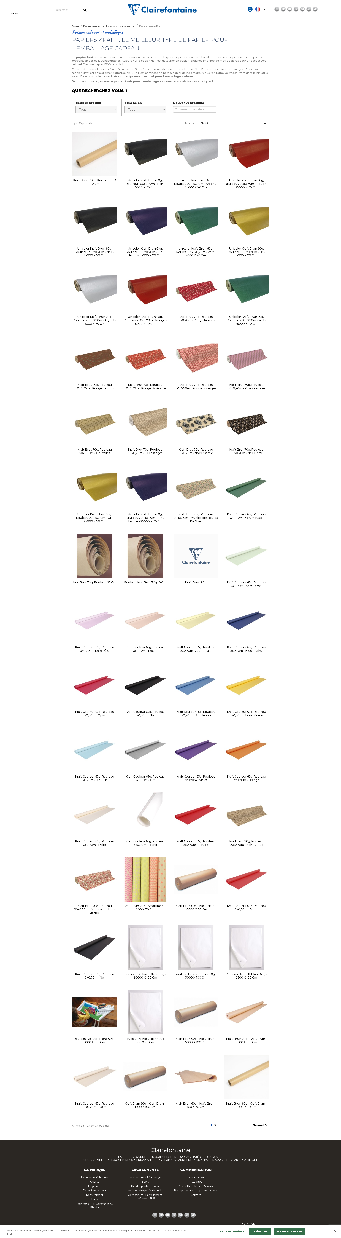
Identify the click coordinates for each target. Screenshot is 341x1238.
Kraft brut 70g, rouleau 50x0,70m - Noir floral (246, 451)
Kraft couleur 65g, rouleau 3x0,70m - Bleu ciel (94, 778)
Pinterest (296, 9)
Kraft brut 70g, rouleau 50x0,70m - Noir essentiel (196, 451)
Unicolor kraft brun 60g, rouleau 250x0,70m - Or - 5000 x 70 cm (246, 252)
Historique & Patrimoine (95, 1177)
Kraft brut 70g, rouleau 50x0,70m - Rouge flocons (94, 386)
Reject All (260, 1231)
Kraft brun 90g (196, 582)
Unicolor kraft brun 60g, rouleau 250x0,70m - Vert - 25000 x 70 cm (246, 320)
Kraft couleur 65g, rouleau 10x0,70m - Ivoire (94, 1105)
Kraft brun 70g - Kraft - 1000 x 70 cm (94, 182)
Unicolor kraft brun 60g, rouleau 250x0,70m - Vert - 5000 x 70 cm (196, 252)
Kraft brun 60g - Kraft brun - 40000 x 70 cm (195, 907)
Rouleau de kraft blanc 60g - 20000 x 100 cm (145, 975)
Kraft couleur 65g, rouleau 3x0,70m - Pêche (145, 648)
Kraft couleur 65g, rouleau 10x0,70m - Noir (94, 975)
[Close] (335, 1231)
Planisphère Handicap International (196, 1190)
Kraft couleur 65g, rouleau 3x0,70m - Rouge (195, 843)
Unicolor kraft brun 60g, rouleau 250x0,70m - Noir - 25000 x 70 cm (94, 252)
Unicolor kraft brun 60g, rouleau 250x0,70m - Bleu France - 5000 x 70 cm (145, 252)
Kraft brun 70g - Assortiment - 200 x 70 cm (145, 907)
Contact (196, 1195)
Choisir (234, 123)
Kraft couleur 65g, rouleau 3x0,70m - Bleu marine (246, 648)
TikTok (315, 9)
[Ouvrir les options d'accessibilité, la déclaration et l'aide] (250, 9)
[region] (170, 1231)
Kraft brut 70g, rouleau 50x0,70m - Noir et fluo (246, 843)
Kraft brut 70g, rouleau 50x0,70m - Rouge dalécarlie (145, 386)
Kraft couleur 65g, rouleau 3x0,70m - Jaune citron (246, 713)
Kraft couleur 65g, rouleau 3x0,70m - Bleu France (195, 713)
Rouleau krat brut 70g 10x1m (145, 582)
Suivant (260, 1125)
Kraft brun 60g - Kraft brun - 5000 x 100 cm (195, 1040)
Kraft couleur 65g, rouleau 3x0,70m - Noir (145, 713)
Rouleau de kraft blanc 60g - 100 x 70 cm (145, 1040)
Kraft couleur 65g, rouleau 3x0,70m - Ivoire (94, 843)
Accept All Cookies (289, 1231)
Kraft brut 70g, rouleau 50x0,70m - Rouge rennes (196, 318)
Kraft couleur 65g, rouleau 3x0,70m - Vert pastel (246, 584)
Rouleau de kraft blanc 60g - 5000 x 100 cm (196, 975)
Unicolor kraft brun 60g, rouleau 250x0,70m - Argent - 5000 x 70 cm (94, 320)
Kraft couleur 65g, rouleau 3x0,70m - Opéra (94, 713)
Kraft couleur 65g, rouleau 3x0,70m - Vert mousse (246, 516)
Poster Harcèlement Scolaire (196, 1186)
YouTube (290, 9)
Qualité (94, 1181)
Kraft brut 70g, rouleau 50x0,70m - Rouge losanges (196, 386)
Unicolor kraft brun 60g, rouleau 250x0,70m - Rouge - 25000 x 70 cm (246, 184)
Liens (94, 1199)
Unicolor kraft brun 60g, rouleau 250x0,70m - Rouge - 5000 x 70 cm (145, 320)
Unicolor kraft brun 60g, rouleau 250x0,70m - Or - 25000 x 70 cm (94, 518)
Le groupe (94, 1186)
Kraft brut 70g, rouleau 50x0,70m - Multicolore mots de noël (94, 909)
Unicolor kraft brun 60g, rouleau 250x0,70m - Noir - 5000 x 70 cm (145, 184)
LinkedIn (309, 9)
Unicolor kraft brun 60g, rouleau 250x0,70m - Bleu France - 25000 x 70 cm (145, 518)
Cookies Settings (232, 1231)
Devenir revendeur (94, 1190)
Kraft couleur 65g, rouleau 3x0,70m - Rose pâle (94, 648)
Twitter (283, 9)
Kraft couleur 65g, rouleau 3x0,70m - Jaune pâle (195, 648)
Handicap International (145, 1186)
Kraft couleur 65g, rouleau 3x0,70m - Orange (246, 778)
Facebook (277, 9)
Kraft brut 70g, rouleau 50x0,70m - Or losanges (145, 451)
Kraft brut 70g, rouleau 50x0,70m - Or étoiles (94, 451)
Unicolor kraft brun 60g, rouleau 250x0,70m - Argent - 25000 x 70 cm (196, 184)
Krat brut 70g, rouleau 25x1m (94, 582)
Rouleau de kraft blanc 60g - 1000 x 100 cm (94, 1040)
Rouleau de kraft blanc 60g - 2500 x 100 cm (246, 975)
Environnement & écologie (145, 1177)
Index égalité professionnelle (145, 1190)
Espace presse (196, 1177)
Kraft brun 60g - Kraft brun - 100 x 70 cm (195, 1105)
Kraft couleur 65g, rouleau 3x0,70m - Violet (195, 778)
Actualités (196, 1181)
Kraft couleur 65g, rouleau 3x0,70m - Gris (145, 778)
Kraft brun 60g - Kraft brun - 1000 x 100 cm (145, 1105)
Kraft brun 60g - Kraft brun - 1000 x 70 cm (246, 1105)
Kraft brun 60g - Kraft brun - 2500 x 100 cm (246, 1040)
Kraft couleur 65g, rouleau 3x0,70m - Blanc (145, 843)
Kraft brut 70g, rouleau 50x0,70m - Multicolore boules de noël (196, 518)
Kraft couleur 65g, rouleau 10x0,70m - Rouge (246, 907)
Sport (145, 1181)
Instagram (302, 9)
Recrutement (94, 1195)
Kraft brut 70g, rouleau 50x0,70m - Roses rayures (246, 386)
